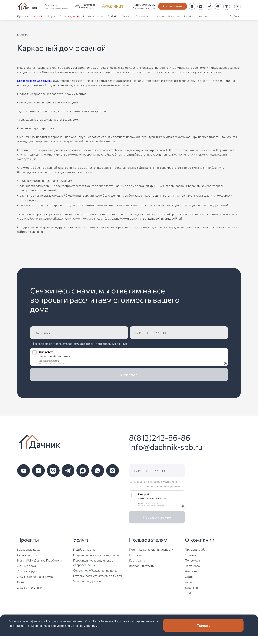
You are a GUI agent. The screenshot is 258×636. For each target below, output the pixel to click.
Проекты (22, 16)
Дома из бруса (27, 571)
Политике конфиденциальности (136, 621)
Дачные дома (26, 565)
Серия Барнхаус (28, 555)
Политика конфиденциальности (151, 549)
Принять (203, 625)
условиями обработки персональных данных (95, 343)
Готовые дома (68, 16)
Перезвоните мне (157, 517)
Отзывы (126, 16)
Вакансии (174, 16)
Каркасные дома (28, 549)
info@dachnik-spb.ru (165, 446)
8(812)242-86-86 (145, 5)
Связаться (129, 374)
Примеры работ (196, 549)
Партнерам (192, 565)
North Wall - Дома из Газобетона (39, 560)
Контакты (204, 16)
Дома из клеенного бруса (35, 576)
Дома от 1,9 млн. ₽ (29, 587)
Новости (159, 16)
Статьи (189, 576)
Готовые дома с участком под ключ (97, 575)
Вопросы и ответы (141, 565)
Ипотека (189, 16)
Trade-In (112, 16)
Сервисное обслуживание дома (95, 570)
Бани (20, 582)
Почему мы (142, 16)
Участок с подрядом (87, 581)
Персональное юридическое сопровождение (93, 562)
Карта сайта (137, 560)
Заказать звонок (172, 6)
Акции (36, 16)
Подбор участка (84, 549)
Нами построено (93, 16)
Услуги (51, 16)
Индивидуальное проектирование (96, 555)
